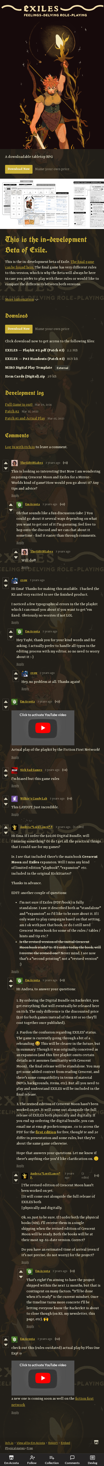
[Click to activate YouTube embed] (42, 727)
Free (30, 1448)
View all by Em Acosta (31, 1443)
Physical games (15, 1448)
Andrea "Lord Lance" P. (36, 827)
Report (53, 1443)
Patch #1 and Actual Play (25, 418)
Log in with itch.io (20, 447)
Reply (15, 495)
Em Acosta (32, 504)
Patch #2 (12, 411)
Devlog (92, 1463)
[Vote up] (6, 463)
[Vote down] (6, 468)
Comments (72, 1463)
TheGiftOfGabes (31, 463)
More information (19, 300)
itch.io (9, 1443)
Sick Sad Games (31, 770)
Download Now (19, 169)
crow (23, 580)
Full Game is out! (18, 405)
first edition (46, 1132)
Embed (65, 1443)
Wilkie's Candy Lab (33, 798)
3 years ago (52, 463)
